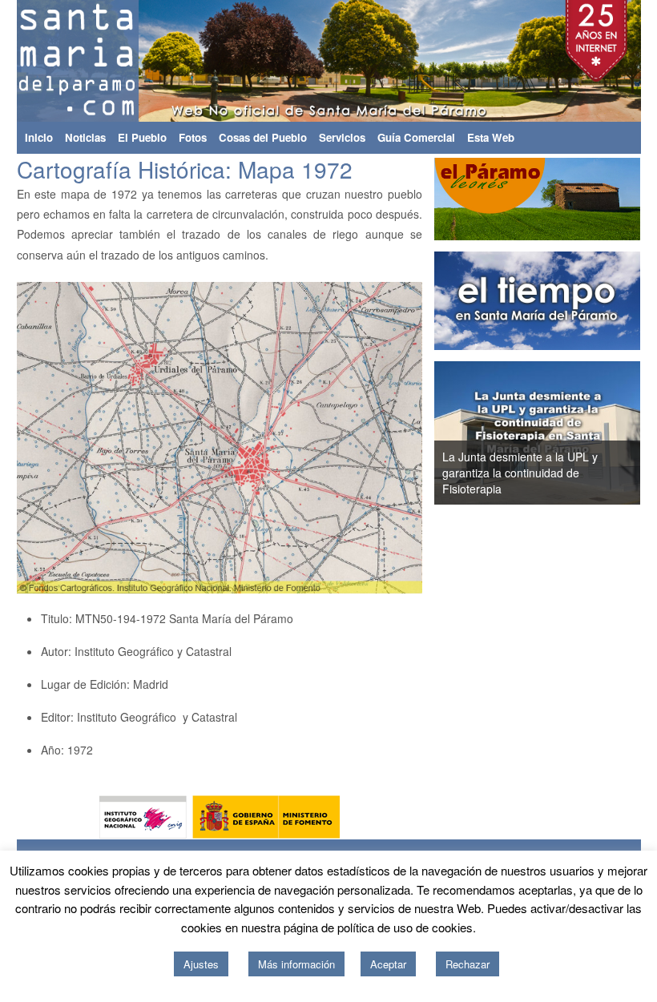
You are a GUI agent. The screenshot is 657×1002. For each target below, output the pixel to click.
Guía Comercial (416, 137)
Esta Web (490, 137)
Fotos (193, 137)
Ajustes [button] (201, 964)
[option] (537, 433)
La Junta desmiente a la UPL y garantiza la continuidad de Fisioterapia (520, 473)
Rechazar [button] (467, 964)
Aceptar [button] (388, 964)
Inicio (39, 137)
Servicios (342, 137)
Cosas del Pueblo (263, 137)
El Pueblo (142, 137)
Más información (296, 964)
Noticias (85, 137)
